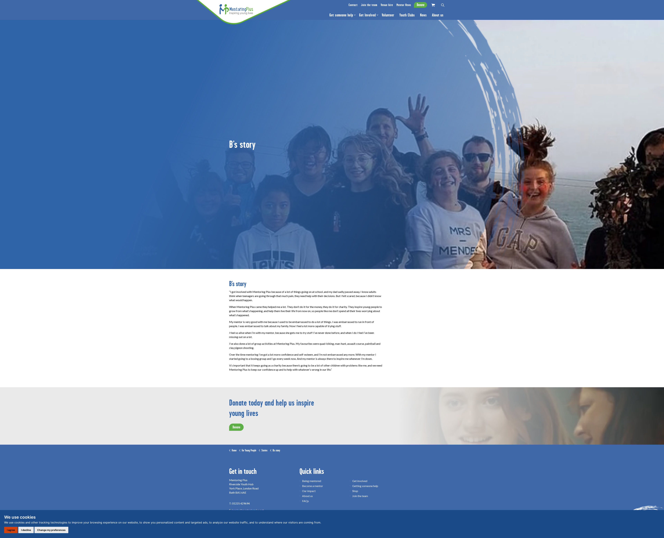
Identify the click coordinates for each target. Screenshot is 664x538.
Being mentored (311, 481)
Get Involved (367, 15)
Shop (355, 491)
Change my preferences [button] (51, 529)
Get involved (359, 481)
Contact (353, 5)
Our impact (309, 491)
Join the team (369, 5)
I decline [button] (26, 529)
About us (438, 15)
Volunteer (388, 15)
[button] (433, 5)
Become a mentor (312, 486)
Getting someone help (365, 486)
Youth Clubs (407, 15)
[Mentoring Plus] (236, 9)
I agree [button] (11, 529)
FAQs (305, 501)
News (423, 15)
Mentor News (403, 5)
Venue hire (387, 5)
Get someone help (341, 15)
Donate (420, 5)
